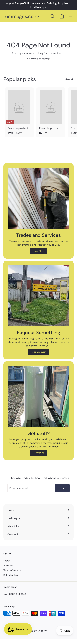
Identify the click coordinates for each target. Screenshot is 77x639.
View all (69, 79)
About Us (8, 565)
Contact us (38, 452)
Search (6, 560)
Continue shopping (38, 58)
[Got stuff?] (38, 396)
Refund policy (10, 575)
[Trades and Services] (38, 198)
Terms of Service (12, 570)
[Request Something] (38, 295)
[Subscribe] (62, 488)
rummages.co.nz (21, 16)
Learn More (38, 251)
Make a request (38, 352)
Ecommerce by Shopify (32, 630)
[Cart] (61, 16)
